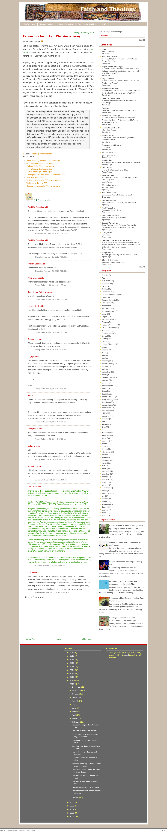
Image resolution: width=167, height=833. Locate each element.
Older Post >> (87, 639)
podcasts (106, 479)
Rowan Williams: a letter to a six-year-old (126, 525)
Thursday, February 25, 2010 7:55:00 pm (52, 271)
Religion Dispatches (111, 98)
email (126, 655)
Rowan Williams (108, 328)
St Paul (105, 336)
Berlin (104, 286)
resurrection (107, 488)
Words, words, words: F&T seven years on (44, 180)
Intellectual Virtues (109, 130)
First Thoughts (108, 208)
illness (104, 449)
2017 (72, 659)
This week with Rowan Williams (84, 731)
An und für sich (109, 153)
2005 (72, 816)
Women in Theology (111, 116)
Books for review (66, 24)
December (76, 687)
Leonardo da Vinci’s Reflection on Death (117, 195)
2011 (72, 680)
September (77, 697)
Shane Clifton (108, 135)
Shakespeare (107, 333)
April (74, 715)
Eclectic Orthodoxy (110, 88)
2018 (72, 656)
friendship (106, 435)
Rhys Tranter (107, 168)
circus (104, 375)
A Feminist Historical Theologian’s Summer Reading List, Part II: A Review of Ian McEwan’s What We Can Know (120, 120)
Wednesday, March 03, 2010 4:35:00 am (52, 592)
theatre (105, 507)
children (105, 369)
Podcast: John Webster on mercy (40, 166)
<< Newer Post (29, 639)
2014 (72, 670)
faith (104, 421)
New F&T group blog (35, 177)
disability (105, 394)
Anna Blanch (33, 278)
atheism (105, 355)
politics (105, 482)
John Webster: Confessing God (39, 169)
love (104, 466)
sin (103, 496)
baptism (105, 358)
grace (104, 438)
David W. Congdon (36, 207)
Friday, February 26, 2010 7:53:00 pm (50, 459)
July (74, 704)
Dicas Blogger (30, 830)
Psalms (105, 322)
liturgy (104, 463)
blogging (35, 154)
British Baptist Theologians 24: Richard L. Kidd (119, 255)
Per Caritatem (108, 175)
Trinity (104, 339)
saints (104, 490)
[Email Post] (43, 41)
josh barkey (107, 160)
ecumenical (107, 408)
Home (58, 639)
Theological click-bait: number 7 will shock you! (45, 175)
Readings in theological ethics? (122, 617)
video (104, 513)
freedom (105, 432)
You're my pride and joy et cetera (85, 787)
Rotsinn (105, 108)
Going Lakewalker (108, 155)
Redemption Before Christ (111, 210)
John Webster (46, 154)
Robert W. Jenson (109, 325)
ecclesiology (107, 405)
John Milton (107, 306)
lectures (105, 455)
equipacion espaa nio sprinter (113, 262)
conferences (107, 377)
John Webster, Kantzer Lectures (39, 163)
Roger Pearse (108, 79)
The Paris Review (109, 57)
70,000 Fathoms (109, 185)
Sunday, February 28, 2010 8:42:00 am (51, 480)
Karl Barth (106, 308)
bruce (30, 572)
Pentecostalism (108, 319)
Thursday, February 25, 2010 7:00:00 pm (52, 233)
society (105, 499)
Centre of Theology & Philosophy (117, 240)
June (74, 708)
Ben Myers (32, 487)
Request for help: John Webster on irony (52, 36)
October (75, 694)
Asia (104, 278)
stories (105, 501)
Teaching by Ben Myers (87, 24)
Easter (105, 297)
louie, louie (107, 233)
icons (104, 446)
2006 (72, 813)
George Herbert (108, 300)
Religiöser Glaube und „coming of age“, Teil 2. (119, 110)
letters (104, 457)
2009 (72, 802)
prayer (105, 485)
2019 (72, 653)
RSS (104, 24)
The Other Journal (110, 193)
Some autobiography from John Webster (43, 160)
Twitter (105, 341)
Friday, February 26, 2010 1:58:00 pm (50, 389)
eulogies (105, 419)
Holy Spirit (106, 303)
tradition (105, 510)
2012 (72, 677)
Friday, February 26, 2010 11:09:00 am (51, 299)
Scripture (106, 330)
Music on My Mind (109, 51)
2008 (72, 806)
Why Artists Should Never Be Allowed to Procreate (121, 162)
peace (104, 477)
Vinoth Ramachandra (111, 128)
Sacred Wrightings (110, 223)
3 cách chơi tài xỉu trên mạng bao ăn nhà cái (119, 202)
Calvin (104, 289)
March (75, 718)
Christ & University (110, 260)
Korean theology (109, 311)
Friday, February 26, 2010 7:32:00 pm (50, 439)
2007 (72, 809)
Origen (105, 317)
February (76, 722)
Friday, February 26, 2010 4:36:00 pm (50, 422)
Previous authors (47, 24)
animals (105, 350)
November (76, 690)
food (104, 430)
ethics (104, 413)
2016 (72, 663)
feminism (106, 424)
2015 (72, 666)
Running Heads (109, 200)
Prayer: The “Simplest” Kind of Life (115, 170)
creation (105, 380)
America (105, 275)
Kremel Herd (33, 306)
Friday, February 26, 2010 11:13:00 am (51, 332)
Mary (104, 314)
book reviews (107, 363)
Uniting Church (108, 344)
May (74, 711)
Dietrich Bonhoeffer (110, 294)
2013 (72, 673)
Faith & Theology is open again (39, 172)
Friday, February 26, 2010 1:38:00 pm (50, 350)
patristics (106, 474)
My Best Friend (108, 187)
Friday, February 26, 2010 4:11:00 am (50, 285)
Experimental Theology (112, 67)
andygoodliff (107, 252)
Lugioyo (31, 356)
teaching (105, 504)
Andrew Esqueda (35, 264)
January (75, 798)
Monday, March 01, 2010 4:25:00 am (50, 566)
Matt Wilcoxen (29, 24)
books (104, 366)
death (104, 388)
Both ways (106, 147)
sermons (105, 493)
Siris (104, 49)
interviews (106, 452)
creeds (105, 383)
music (104, 468)
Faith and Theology (6, 830)
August (75, 701)
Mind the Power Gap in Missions (114, 217)
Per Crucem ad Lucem (111, 145)
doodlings (106, 402)
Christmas (106, 292)
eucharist (106, 416)
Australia (105, 284)
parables (105, 471)
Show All (142, 267)
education (106, 410)
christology (106, 372)
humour (105, 441)
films (104, 427)
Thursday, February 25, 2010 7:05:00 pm (52, 257)
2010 (72, 684)
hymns (105, 444)
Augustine (106, 281)
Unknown (32, 446)
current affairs (108, 386)
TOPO (164, 830)
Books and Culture (110, 215)
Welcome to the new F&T (36, 183)
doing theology (108, 399)
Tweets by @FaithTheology (110, 32)
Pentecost (106, 235)
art (103, 352)
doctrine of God (108, 397)
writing (105, 515)
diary (104, 391)
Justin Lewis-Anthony (37, 292)
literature (106, 460)
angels (105, 347)
